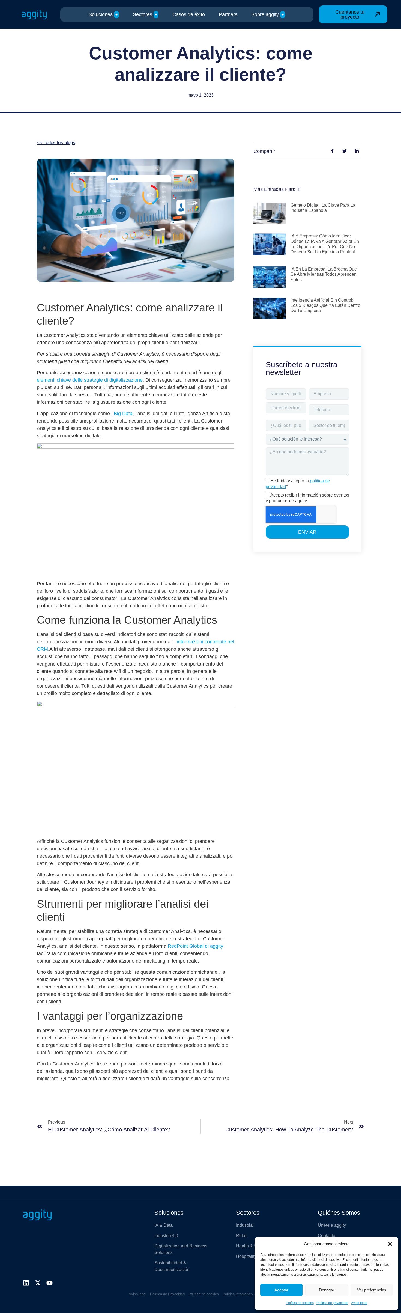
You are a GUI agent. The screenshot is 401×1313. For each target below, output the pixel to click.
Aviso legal (359, 1303)
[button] (390, 1244)
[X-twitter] (38, 1283)
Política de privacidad (332, 1303)
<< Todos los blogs (56, 142)
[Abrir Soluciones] (116, 14)
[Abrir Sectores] (156, 14)
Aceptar (281, 1290)
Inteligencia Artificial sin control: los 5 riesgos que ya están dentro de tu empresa (325, 305)
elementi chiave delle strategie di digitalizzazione (90, 380)
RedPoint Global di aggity (195, 946)
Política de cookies (300, 1303)
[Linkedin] (26, 1283)
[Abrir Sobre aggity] (282, 14)
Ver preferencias (371, 1290)
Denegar (326, 1290)
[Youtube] (49, 1283)
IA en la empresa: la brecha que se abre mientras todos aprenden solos (324, 274)
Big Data (123, 413)
